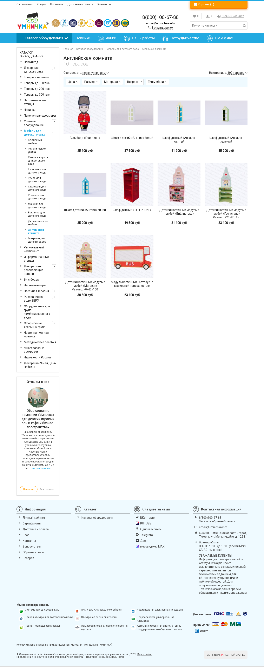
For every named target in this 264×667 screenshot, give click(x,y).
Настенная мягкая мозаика (36, 334)
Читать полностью (40, 468)
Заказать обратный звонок (217, 521)
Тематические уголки (37, 150)
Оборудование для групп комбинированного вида (37, 312)
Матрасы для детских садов (37, 240)
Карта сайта (144, 654)
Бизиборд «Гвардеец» (85, 137)
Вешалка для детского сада (37, 214)
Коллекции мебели (35, 141)
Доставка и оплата (80, 4)
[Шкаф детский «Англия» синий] (85, 184)
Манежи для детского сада (37, 205)
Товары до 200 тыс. (37, 88)
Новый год (31, 62)
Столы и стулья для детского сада (38, 160)
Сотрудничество (185, 38)
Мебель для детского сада (34, 132)
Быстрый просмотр (85, 126)
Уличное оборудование (34, 123)
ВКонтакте (147, 517)
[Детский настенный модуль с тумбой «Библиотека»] (179, 184)
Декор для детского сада (33, 69)
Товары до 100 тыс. (37, 83)
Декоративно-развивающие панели (34, 270)
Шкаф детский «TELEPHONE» (132, 210)
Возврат (28, 558)
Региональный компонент (34, 249)
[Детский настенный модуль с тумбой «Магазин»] (85, 256)
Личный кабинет (233, 16)
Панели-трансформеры (40, 115)
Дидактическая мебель (38, 223)
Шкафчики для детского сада (37, 171)
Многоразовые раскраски (34, 349)
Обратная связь (34, 552)
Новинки (82, 38)
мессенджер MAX (152, 546)
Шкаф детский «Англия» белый (132, 137)
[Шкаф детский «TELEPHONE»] (132, 184)
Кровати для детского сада (37, 197)
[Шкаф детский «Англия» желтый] (179, 112)
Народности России (37, 357)
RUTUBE (145, 523)
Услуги (41, 4)
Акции (111, 38)
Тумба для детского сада (37, 179)
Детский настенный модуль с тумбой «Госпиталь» (226, 211)
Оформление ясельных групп (34, 325)
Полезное (56, 4)
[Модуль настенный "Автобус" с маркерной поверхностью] (132, 256)
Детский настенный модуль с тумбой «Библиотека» (179, 211)
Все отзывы (47, 489)
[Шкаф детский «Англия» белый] (132, 112)
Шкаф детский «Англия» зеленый (226, 139)
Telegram (146, 535)
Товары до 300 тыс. (37, 94)
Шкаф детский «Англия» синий (85, 210)
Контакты (104, 4)
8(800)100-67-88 (160, 17)
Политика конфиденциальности (105, 656)
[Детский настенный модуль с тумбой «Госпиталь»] (226, 184)
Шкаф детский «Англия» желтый (179, 139)
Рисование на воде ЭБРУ (33, 298)
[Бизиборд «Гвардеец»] (85, 112)
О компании (24, 4)
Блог (26, 535)
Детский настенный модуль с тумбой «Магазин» (85, 283)
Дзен (143, 540)
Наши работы (143, 38)
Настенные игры (35, 285)
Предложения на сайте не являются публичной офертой (50, 656)
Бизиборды (31, 279)
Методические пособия (40, 342)
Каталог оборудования (43, 38)
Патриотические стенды (35, 102)
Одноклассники (150, 529)
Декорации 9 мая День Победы (40, 365)
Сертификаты (32, 523)
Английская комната (36, 231)
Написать (28, 489)
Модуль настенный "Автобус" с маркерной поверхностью (132, 283)
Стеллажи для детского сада (37, 188)
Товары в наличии (36, 77)
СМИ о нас (224, 38)
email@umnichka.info (160, 23)
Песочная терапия (36, 291)
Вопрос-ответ (32, 546)
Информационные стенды (36, 258)
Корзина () (206, 4)
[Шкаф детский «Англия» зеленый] (226, 112)
